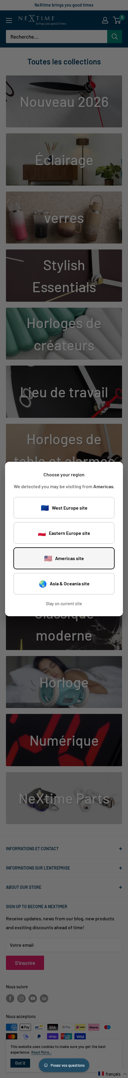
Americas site (64, 558)
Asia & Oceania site (64, 583)
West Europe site (64, 507)
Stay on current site (64, 603)
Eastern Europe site (64, 533)
